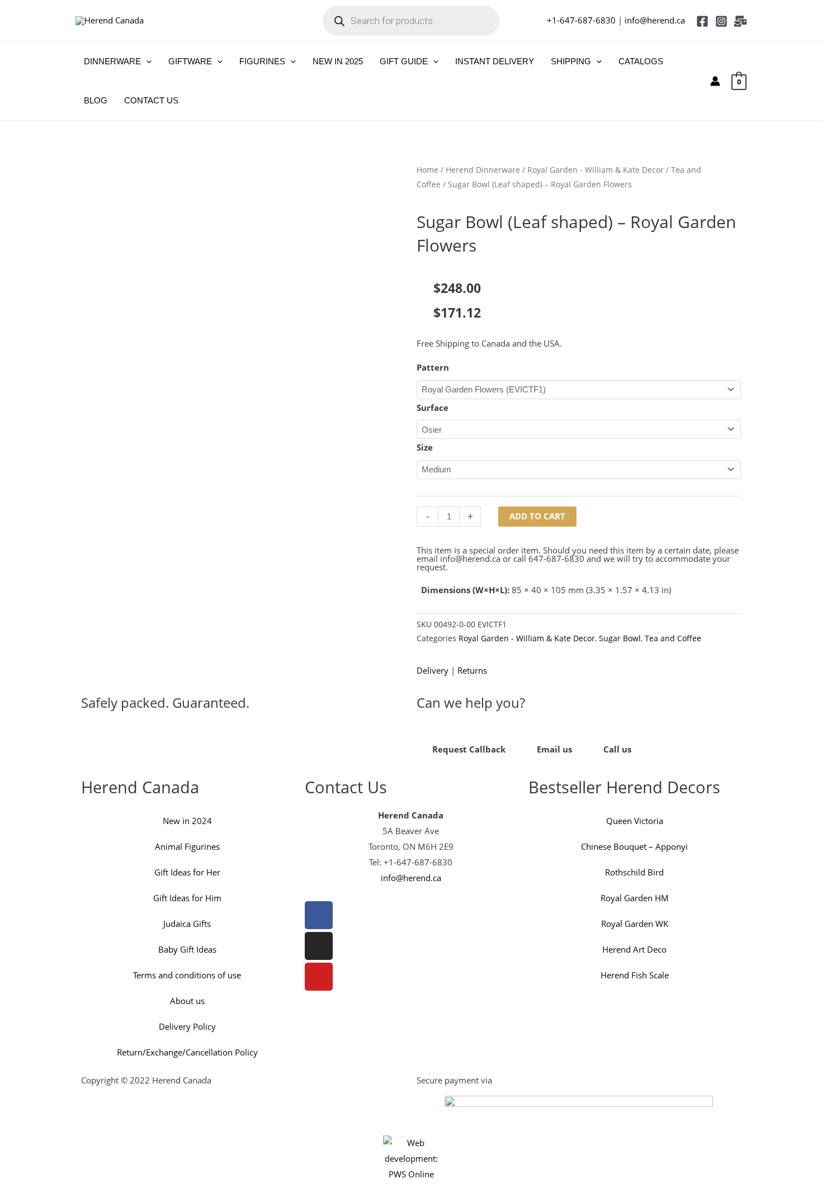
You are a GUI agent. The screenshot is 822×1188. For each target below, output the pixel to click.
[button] (146, 61)
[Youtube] (319, 977)
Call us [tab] (617, 749)
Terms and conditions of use (187, 975)
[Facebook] (702, 21)
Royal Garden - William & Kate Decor (595, 169)
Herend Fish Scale (635, 975)
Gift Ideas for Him (187, 897)
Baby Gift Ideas (187, 949)
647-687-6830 (556, 558)
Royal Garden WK (634, 923)
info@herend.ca (655, 20)
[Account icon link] (715, 81)
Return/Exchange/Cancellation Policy (187, 1052)
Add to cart (537, 516)
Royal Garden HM (635, 897)
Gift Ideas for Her (187, 872)
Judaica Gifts (187, 923)
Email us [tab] (554, 749)
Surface (432, 407)
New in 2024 (187, 820)
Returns (472, 670)
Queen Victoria (634, 820)
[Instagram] (721, 21)
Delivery (432, 670)
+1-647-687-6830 (581, 20)
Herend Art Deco (634, 949)
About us (187, 1000)
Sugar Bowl (620, 638)
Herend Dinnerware (483, 169)
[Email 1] (740, 21)
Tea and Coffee (673, 638)
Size (425, 447)
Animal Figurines (187, 846)
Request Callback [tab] (469, 749)
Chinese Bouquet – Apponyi (634, 846)
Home (427, 169)
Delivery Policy (187, 1026)
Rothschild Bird (634, 872)
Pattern (433, 367)
